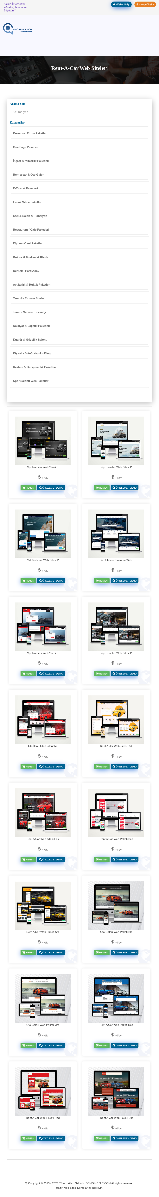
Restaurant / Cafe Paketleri (31, 229)
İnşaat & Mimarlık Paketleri (31, 160)
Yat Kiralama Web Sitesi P (43, 560)
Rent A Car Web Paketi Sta (42, 931)
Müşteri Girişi (122, 4)
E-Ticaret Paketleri (25, 188)
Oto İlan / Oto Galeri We (43, 746)
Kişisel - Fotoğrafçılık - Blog (32, 353)
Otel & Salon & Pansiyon (30, 215)
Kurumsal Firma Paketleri (30, 133)
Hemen (29, 487)
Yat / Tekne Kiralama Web (116, 560)
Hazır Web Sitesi (66, 1187)
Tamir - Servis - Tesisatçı (29, 312)
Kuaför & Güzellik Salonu (30, 339)
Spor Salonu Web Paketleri (31, 380)
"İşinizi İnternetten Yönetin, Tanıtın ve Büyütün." (15, 7)
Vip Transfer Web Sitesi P (42, 467)
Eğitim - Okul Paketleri (28, 243)
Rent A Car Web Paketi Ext (116, 1117)
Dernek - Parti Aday (26, 270)
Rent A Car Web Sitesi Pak (116, 746)
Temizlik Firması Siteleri (29, 298)
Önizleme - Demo (52, 487)
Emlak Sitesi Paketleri (27, 202)
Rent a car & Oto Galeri (28, 174)
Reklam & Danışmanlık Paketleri (34, 367)
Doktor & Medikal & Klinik (30, 257)
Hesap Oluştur (146, 4)
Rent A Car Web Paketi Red (43, 1117)
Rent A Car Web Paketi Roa (116, 1024)
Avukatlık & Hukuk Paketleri (31, 284)
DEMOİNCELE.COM (98, 1183)
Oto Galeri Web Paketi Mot (42, 1024)
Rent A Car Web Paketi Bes (116, 838)
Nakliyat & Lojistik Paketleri (31, 325)
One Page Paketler (25, 147)
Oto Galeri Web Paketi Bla (116, 931)
